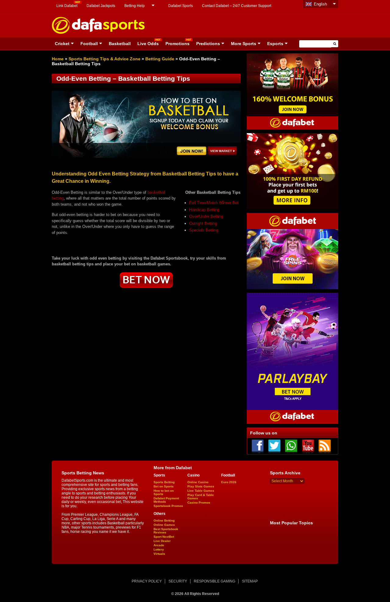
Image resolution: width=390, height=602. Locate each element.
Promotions (177, 43)
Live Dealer (162, 541)
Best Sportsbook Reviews (166, 530)
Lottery (159, 549)
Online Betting (164, 520)
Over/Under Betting (206, 216)
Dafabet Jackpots (101, 6)
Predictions (208, 43)
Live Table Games (200, 490)
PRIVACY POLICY (147, 581)
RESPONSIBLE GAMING (214, 581)
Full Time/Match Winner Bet (214, 202)
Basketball (120, 43)
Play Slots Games (200, 486)
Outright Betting (203, 223)
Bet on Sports (164, 486)
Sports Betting (164, 482)
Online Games (164, 524)
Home (58, 58)
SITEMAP (250, 581)
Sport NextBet (164, 536)
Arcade (159, 545)
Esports (275, 43)
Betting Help (134, 6)
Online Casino (197, 482)
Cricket (62, 43)
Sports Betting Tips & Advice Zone (104, 58)
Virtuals (159, 553)
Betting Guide (159, 58)
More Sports (243, 43)
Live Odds (148, 43)
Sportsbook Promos (168, 506)
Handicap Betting (204, 209)
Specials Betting (203, 230)
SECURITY (177, 581)
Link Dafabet (66, 6)
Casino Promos (198, 502)
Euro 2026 (228, 482)
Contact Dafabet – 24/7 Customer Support (236, 6)
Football (89, 43)
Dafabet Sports (180, 6)
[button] (334, 43)
